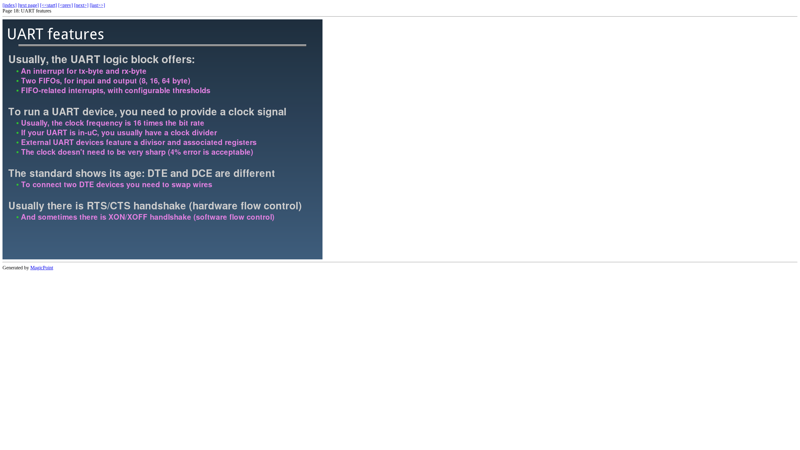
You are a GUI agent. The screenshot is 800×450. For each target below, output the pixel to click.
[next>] (81, 5)
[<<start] (48, 5)
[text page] (28, 5)
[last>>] (97, 5)
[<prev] (65, 5)
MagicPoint (41, 267)
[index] (9, 5)
